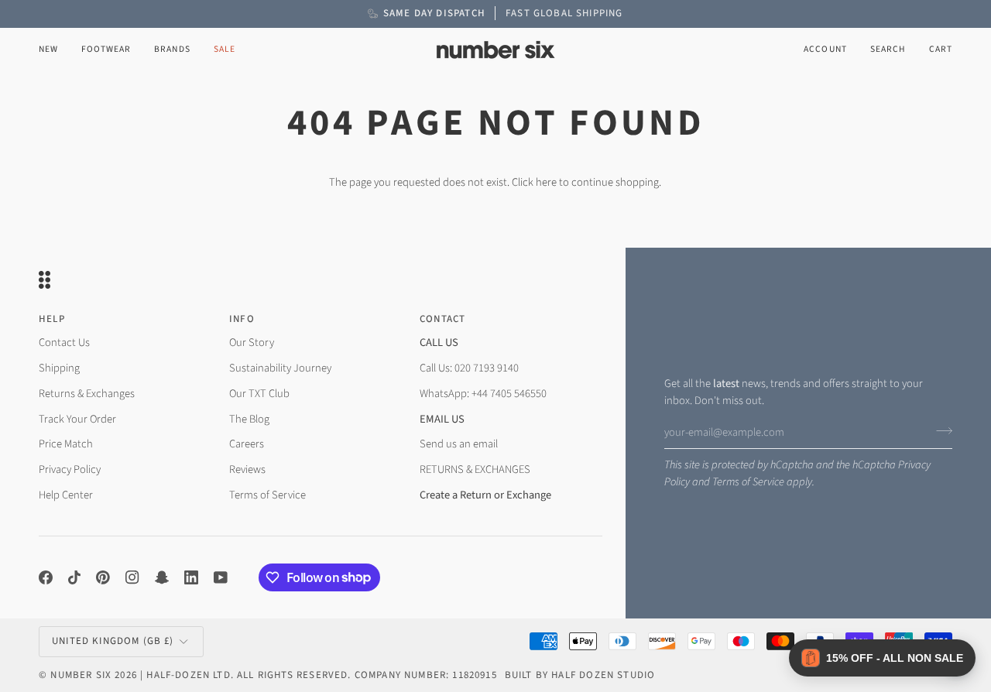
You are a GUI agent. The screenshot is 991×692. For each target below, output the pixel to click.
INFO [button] (242, 319)
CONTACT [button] (442, 319)
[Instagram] (132, 577)
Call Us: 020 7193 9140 (469, 368)
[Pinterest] (103, 577)
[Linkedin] (191, 577)
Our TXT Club (259, 393)
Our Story (251, 342)
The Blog (249, 419)
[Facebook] (46, 577)
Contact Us (64, 342)
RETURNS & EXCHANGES (475, 469)
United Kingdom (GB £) (113, 641)
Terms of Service (748, 482)
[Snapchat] (162, 577)
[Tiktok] (74, 577)
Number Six (80, 675)
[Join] (939, 430)
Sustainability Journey (280, 368)
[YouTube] (221, 577)
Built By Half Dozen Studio (580, 675)
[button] (106, 50)
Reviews (247, 469)
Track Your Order (77, 419)
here (546, 182)
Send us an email (459, 444)
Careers (246, 444)
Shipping (59, 368)
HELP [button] (52, 319)
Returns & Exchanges (87, 393)
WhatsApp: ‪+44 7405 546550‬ (483, 393)
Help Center (66, 495)
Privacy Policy (70, 469)
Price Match (66, 444)
